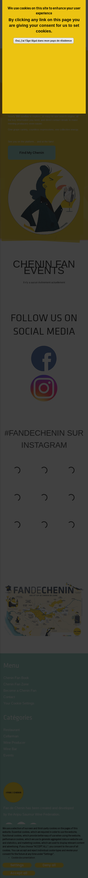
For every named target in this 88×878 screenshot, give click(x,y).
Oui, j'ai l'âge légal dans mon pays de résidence (43, 40)
